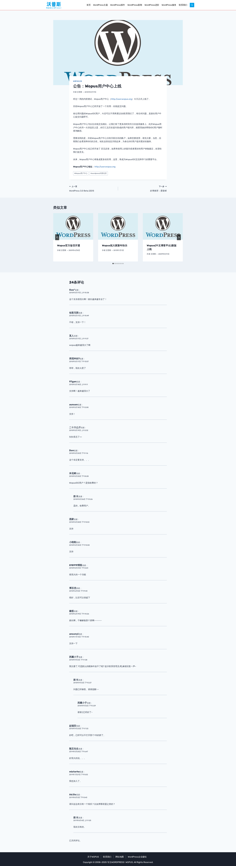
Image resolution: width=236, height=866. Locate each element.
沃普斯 (79, 92)
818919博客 (75, 565)
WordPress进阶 (152, 5)
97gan (72, 381)
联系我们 (183, 5)
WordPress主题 (100, 5)
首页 (89, 5)
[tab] (113, 263)
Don (71, 450)
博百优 (72, 588)
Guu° (72, 289)
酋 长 (76, 496)
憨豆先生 (74, 748)
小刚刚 (72, 542)
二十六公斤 (75, 427)
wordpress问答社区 (98, 173)
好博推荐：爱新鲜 (158, 188)
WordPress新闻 (134, 5)
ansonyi (73, 633)
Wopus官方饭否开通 (68, 245)
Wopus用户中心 (80, 173)
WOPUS (129, 862)
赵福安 (72, 725)
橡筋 (71, 611)
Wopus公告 (77, 81)
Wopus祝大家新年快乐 (114, 245)
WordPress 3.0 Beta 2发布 (81, 188)
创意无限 (74, 312)
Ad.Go (72, 794)
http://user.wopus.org (121, 99)
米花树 (72, 473)
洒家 (71, 519)
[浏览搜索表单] (192, 5)
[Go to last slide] (57, 237)
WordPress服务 (169, 5)
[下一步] (179, 237)
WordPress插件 (117, 5)
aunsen (73, 404)
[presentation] (73, 226)
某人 (71, 335)
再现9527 (74, 358)
